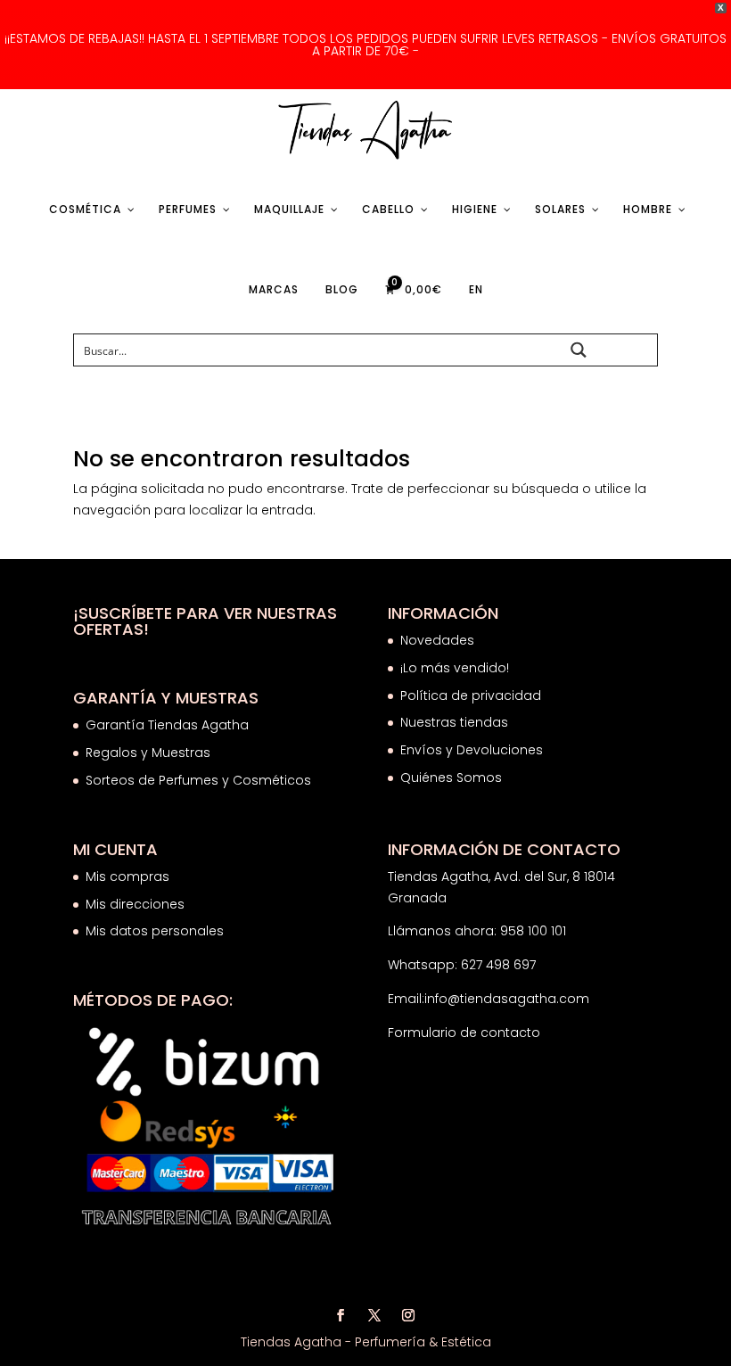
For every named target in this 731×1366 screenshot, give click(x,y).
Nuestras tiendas (456, 722)
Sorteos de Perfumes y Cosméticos (198, 780)
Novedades (437, 640)
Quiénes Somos (451, 777)
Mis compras (127, 876)
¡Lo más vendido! (454, 668)
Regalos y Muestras (148, 752)
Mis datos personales (155, 931)
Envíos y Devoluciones (473, 750)
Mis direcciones (135, 904)
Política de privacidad (470, 695)
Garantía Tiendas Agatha (167, 725)
